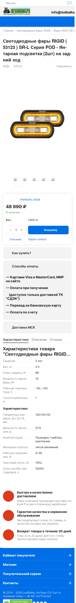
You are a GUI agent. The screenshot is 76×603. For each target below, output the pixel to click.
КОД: (6, 66)
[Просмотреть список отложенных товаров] (46, 11)
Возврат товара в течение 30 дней (44, 531)
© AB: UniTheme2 (39, 596)
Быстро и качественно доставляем (34, 494)
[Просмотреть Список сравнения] (38, 11)
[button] (62, 66)
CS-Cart (52, 592)
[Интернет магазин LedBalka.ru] (17, 11)
